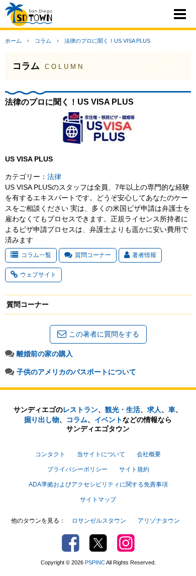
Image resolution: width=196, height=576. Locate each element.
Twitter (98, 543)
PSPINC (95, 562)
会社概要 (149, 454)
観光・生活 (122, 409)
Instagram (126, 543)
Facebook (70, 543)
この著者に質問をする (104, 334)
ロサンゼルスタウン (99, 520)
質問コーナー (93, 255)
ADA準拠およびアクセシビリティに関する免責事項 (98, 484)
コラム (43, 41)
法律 (54, 177)
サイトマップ (98, 499)
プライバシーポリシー (77, 469)
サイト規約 (134, 469)
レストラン (80, 409)
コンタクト (50, 454)
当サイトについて (101, 454)
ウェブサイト (38, 274)
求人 (154, 409)
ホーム (13, 41)
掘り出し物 (41, 420)
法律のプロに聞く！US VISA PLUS (107, 41)
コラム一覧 (36, 255)
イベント (108, 420)
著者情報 (144, 255)
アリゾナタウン (159, 520)
